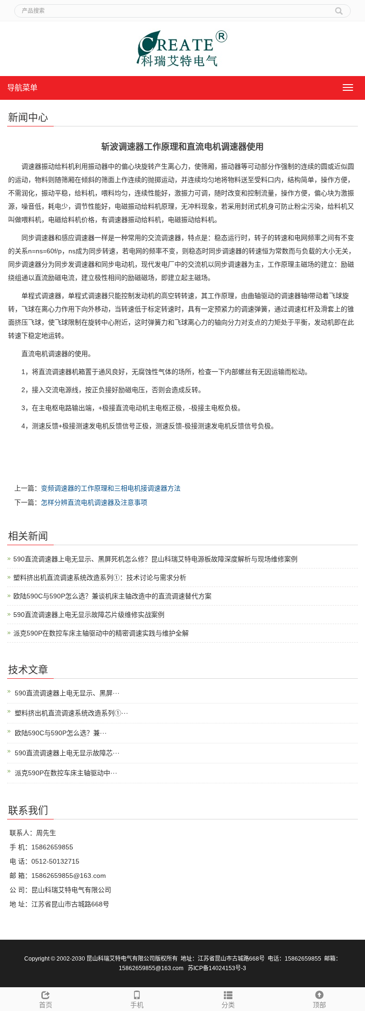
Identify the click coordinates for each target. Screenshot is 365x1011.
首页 (45, 1005)
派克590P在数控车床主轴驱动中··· (66, 773)
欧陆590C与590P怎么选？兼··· (61, 733)
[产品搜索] (338, 7)
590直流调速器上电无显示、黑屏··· (67, 693)
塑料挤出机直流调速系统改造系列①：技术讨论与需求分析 (99, 577)
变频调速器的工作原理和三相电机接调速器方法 (111, 488)
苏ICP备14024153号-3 (217, 968)
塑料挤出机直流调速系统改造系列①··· (71, 713)
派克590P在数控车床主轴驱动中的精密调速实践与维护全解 (101, 633)
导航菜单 (22, 88)
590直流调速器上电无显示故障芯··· (67, 753)
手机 (137, 1005)
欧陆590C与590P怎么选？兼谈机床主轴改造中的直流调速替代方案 (112, 596)
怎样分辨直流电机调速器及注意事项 (94, 502)
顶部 (319, 1005)
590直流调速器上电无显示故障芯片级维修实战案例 (88, 614)
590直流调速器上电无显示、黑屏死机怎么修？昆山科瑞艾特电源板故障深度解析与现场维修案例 (155, 559)
